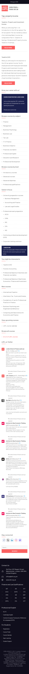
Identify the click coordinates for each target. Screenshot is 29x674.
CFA (6, 226)
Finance (5, 122)
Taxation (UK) (6, 57)
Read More (8, 48)
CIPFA (6, 601)
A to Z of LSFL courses (10, 337)
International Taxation (10, 292)
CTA (24, 592)
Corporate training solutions (12, 241)
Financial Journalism (9, 150)
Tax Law (5, 138)
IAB (16, 595)
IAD (6, 230)
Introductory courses (10, 172)
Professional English (9, 154)
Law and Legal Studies (12, 206)
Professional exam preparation (13, 211)
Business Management (12, 198)
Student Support (7, 641)
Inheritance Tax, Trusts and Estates (14, 296)
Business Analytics (9, 146)
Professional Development (11, 162)
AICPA (15, 592)
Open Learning (7, 638)
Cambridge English (8, 615)
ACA (7, 598)
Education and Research (11, 158)
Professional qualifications (11, 184)
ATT (24, 588)
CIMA (6, 218)
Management (7, 126)
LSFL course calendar (10, 326)
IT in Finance (7, 142)
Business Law (7, 134)
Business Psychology (10, 130)
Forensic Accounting (9, 269)
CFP (24, 601)
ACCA (6, 214)
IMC (6, 222)
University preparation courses (13, 195)
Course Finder (6, 632)
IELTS (4, 611)
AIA (16, 588)
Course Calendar (7, 635)
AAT (7, 588)
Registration (6, 629)
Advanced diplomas (9, 180)
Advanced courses (9, 176)
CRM (24, 598)
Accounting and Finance (12, 202)
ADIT (24, 595)
